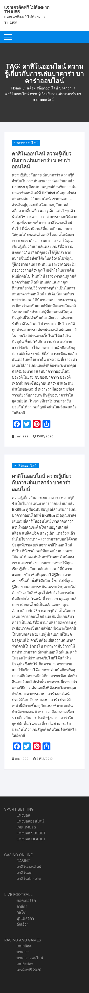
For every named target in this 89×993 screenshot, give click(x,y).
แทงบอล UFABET (31, 839)
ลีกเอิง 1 (22, 924)
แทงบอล (23, 815)
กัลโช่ (21, 912)
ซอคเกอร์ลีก (26, 900)
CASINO (23, 860)
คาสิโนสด (24, 872)
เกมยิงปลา (25, 964)
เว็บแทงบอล (26, 827)
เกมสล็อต (24, 946)
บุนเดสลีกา (25, 918)
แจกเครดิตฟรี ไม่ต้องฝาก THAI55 (26, 9)
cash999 (21, 436)
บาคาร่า (23, 952)
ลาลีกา (22, 906)
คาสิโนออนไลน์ (25, 465)
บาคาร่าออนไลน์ (26, 143)
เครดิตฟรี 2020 (29, 969)
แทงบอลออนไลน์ (30, 821)
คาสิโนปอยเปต (29, 878)
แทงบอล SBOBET (31, 833)
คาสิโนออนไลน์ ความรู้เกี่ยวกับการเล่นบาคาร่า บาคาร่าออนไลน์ (41, 160)
